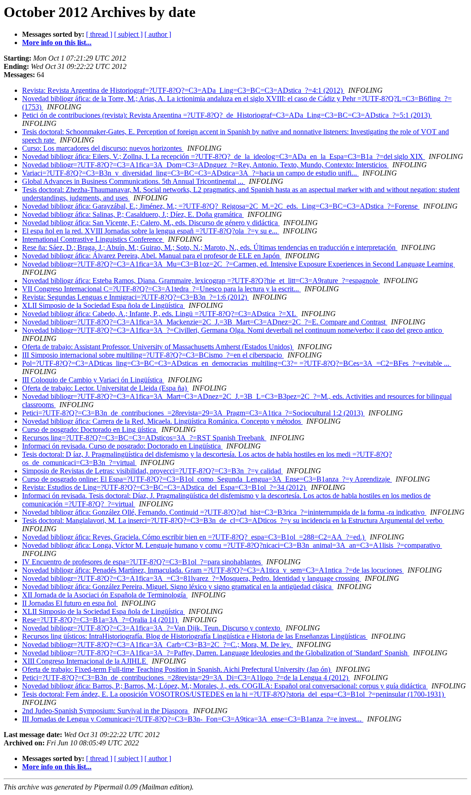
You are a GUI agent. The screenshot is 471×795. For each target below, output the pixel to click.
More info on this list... (57, 42)
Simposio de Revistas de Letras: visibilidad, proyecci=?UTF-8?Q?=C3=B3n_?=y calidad (152, 471)
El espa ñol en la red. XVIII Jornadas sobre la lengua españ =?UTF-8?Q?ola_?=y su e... (150, 231)
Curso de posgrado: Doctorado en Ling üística (90, 429)
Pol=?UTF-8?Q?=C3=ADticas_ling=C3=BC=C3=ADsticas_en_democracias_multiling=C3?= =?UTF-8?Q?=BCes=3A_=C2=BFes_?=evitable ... (236, 363)
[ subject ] (128, 34)
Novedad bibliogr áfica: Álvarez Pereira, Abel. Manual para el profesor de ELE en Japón (151, 256)
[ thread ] (99, 34)
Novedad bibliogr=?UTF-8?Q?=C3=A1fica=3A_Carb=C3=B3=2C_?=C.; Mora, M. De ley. (157, 644)
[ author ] (157, 34)
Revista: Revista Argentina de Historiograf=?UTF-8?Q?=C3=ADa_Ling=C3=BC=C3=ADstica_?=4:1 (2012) (183, 90)
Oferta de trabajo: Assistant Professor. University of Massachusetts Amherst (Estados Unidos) (158, 347)
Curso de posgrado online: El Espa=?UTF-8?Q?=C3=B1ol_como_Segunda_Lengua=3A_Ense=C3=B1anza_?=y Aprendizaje (207, 479)
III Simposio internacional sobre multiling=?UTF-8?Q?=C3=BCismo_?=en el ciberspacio (153, 355)
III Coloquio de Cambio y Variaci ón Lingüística (93, 380)
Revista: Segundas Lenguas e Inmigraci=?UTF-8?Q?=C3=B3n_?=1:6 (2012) (135, 297)
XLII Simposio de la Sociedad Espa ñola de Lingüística (103, 305)
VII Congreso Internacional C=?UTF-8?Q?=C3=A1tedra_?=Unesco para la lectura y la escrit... (161, 289)
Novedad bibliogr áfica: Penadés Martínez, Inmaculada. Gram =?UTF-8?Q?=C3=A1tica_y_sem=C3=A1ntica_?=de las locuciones (213, 570)
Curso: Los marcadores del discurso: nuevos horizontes (103, 148)
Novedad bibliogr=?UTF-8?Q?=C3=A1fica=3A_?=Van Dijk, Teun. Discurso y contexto (152, 628)
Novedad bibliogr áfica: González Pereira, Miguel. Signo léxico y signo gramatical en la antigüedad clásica (177, 587)
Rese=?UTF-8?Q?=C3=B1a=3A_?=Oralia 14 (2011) (100, 620)
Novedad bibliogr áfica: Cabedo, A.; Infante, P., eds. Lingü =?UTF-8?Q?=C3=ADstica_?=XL (160, 314)
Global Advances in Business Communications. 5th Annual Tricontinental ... (133, 181)
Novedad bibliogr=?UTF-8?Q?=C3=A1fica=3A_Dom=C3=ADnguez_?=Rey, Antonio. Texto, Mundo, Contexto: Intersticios (205, 165)
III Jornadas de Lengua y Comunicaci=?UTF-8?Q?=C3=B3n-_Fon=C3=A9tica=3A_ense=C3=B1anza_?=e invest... (192, 719)
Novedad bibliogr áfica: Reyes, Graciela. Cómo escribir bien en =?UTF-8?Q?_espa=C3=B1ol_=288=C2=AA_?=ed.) (194, 537)
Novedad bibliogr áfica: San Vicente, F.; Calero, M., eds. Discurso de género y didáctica (151, 223)
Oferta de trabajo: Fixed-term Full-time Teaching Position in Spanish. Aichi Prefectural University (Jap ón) (177, 669)
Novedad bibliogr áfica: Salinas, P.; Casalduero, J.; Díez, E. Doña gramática (133, 214)
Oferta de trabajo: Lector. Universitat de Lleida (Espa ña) (105, 388)
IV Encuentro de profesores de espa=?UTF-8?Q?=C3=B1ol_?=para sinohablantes (142, 562)
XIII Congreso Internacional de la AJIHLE (85, 661)
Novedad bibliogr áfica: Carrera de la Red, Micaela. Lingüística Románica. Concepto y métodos (162, 421)
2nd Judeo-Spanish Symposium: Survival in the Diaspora (106, 711)
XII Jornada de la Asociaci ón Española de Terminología (105, 595)
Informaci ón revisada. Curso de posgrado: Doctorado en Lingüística (122, 446)
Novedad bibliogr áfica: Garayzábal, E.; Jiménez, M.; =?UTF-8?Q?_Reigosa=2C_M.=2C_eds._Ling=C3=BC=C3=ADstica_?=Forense (220, 206)
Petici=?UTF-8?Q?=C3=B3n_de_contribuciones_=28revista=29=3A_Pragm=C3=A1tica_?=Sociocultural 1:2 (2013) (193, 413)
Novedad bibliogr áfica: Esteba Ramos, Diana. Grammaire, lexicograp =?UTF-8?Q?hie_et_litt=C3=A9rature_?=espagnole (201, 280)
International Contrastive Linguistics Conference (93, 239)
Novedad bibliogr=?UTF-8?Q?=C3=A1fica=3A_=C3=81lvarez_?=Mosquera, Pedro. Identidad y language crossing (191, 578)
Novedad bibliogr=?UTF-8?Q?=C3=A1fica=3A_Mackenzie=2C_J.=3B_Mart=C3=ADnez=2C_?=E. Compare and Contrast (204, 322)
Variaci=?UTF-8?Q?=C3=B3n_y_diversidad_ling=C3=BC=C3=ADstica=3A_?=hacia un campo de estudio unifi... (190, 173)
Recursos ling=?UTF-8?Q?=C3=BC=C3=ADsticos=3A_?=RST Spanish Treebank (144, 438)
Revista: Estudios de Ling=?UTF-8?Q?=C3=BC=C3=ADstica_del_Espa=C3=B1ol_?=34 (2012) (164, 487)
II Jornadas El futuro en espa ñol (70, 603)
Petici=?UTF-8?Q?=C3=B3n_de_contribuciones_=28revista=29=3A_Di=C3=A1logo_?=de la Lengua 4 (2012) (186, 677)
